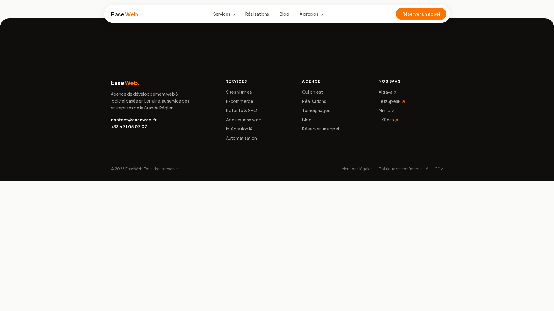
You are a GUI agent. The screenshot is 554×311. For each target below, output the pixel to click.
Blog (284, 13)
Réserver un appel (421, 13)
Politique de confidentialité (403, 168)
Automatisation (241, 138)
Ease (125, 14)
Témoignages (316, 110)
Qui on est (312, 91)
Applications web (243, 119)
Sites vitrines (239, 91)
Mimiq (384, 110)
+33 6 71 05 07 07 (129, 126)
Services (221, 13)
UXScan (386, 119)
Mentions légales (357, 168)
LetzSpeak (389, 101)
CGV (439, 168)
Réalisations (257, 13)
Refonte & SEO (241, 110)
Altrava (385, 91)
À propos (309, 13)
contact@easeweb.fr (133, 119)
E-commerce (239, 101)
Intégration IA (239, 128)
